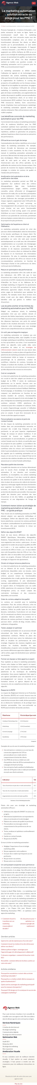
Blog (4, 26)
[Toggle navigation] (34, 3)
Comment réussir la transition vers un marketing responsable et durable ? (9, 923)
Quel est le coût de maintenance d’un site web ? (17, 941)
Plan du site (18, 1084)
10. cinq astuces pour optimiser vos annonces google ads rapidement (27, 922)
